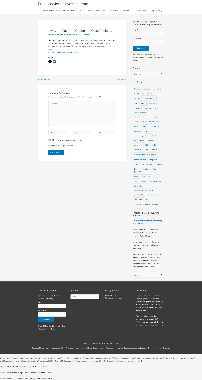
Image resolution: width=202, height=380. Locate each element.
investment (138, 131)
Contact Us (118, 348)
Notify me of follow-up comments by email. (66, 140)
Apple (156, 89)
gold (143, 103)
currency (137, 98)
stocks (149, 195)
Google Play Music (140, 112)
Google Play (151, 108)
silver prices (139, 186)
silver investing (155, 181)
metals (154, 136)
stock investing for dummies (143, 190)
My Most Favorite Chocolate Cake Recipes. (64, 52)
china (144, 94)
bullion (136, 94)
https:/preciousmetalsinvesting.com (146, 121)
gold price (152, 103)
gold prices (138, 108)
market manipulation (141, 136)
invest (145, 126)
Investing (155, 126)
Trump (148, 200)
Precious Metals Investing (72, 35)
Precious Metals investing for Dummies (148, 164)
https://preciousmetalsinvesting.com (146, 117)
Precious (137, 150)
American (137, 89)
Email (135, 30)
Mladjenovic (151, 140)
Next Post (121, 80)
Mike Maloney (139, 140)
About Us (109, 348)
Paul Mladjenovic (149, 145)
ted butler (158, 195)
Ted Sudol (138, 200)
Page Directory (98, 348)
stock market (139, 195)
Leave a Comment (55, 35)
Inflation (136, 126)
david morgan (149, 98)
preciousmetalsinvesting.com (145, 160)
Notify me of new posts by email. (62, 146)
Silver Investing (140, 181)
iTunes (148, 131)
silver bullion (146, 176)
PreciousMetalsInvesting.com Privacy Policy (140, 348)
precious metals (151, 150)
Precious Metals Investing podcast (145, 170)
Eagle (136, 103)
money (136, 145)
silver (136, 176)
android (147, 89)
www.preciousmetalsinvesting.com (147, 204)
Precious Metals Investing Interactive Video (48, 348)
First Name (137, 38)
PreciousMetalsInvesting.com (63, 4)
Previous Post (44, 80)
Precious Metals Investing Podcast (79, 348)
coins (151, 94)
